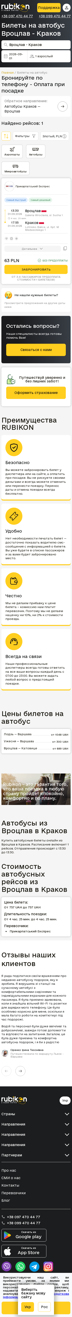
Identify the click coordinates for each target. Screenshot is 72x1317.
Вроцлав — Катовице (20, 748)
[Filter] (6, 136)
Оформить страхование (36, 393)
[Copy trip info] (65, 249)
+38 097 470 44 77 (17, 16)
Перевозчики (13, 1193)
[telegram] (34, 1267)
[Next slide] (20, 1071)
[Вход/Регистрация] (67, 7)
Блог (5, 1200)
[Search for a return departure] (63, 106)
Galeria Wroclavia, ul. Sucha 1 (44, 215)
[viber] (6, 1267)
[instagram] (48, 1267)
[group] (36, 1016)
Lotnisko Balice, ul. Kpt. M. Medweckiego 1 (42, 228)
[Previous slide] (6, 1071)
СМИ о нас (10, 1178)
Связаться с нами (36, 350)
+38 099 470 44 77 (55, 16)
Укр (65, 1100)
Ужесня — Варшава (19, 741)
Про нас (8, 1170)
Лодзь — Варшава (18, 734)
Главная (7, 72)
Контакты (10, 1185)
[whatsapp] (20, 1267)
